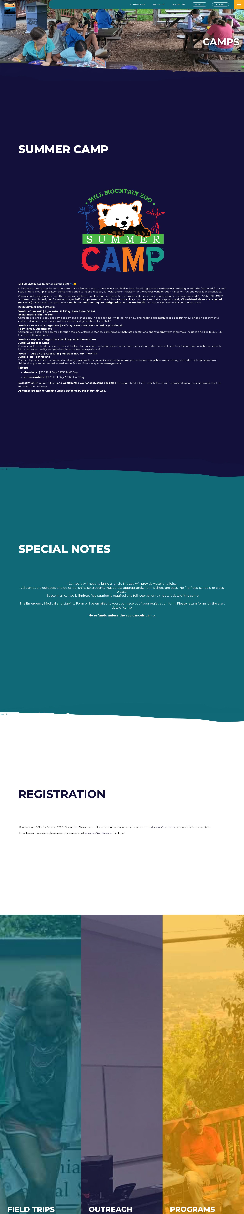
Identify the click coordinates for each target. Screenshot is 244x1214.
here (76, 827)
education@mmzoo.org (163, 827)
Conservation (138, 4)
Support (220, 4)
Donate (199, 4)
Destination (178, 4)
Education (158, 4)
